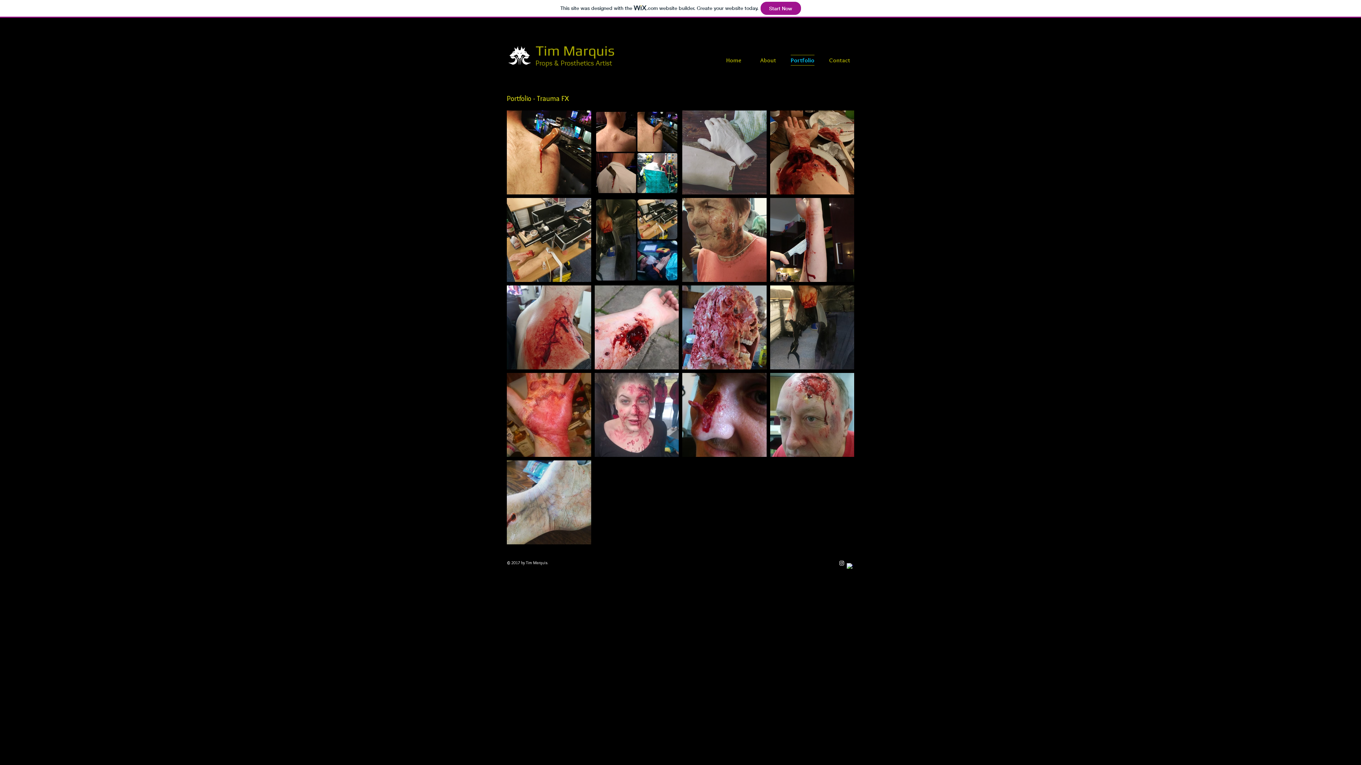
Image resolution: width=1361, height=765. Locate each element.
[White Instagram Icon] (842, 563)
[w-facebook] (850, 566)
